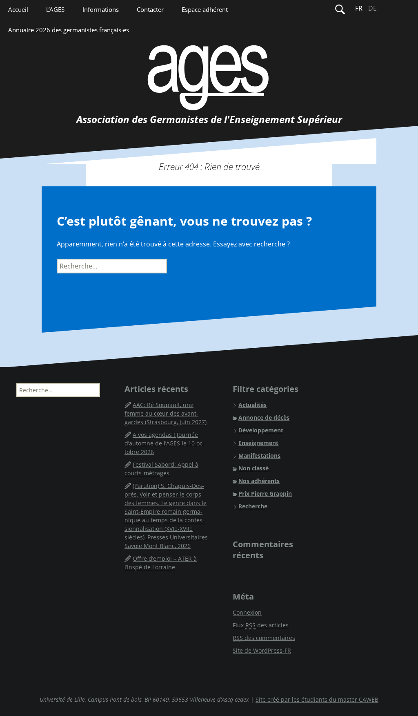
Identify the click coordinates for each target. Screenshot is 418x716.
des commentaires (264, 638)
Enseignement (258, 443)
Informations (100, 9)
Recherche (252, 506)
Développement (260, 430)
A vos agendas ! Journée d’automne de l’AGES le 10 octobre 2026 (165, 443)
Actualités (252, 405)
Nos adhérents (259, 481)
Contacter (150, 9)
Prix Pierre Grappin (265, 493)
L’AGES (55, 9)
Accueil (18, 9)
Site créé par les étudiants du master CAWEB (317, 699)
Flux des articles (261, 625)
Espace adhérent (205, 9)
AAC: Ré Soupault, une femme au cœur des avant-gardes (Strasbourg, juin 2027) (166, 413)
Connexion (247, 612)
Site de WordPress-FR (262, 650)
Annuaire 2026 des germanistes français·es (68, 30)
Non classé (253, 468)
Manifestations (259, 455)
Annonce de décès (263, 417)
